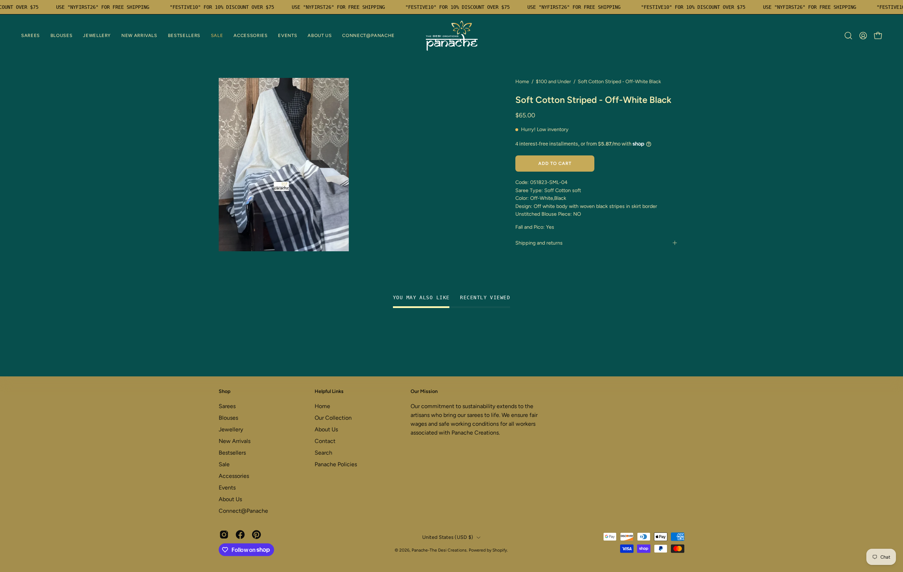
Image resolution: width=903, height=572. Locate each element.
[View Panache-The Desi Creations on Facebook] (240, 534)
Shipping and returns (539, 243)
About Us (230, 499)
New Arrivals (234, 440)
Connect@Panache (243, 510)
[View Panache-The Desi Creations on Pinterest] (256, 534)
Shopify (499, 550)
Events (227, 487)
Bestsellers (232, 452)
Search (323, 452)
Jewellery (231, 429)
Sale (224, 464)
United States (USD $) (447, 537)
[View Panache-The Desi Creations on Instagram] (224, 534)
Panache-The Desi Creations (439, 550)
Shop (224, 391)
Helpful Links (329, 391)
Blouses (228, 417)
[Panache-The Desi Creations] (451, 35)
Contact (325, 440)
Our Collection (333, 417)
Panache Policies (336, 464)
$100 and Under (553, 82)
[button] (30, 35)
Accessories (234, 475)
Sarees (227, 405)
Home (522, 82)
